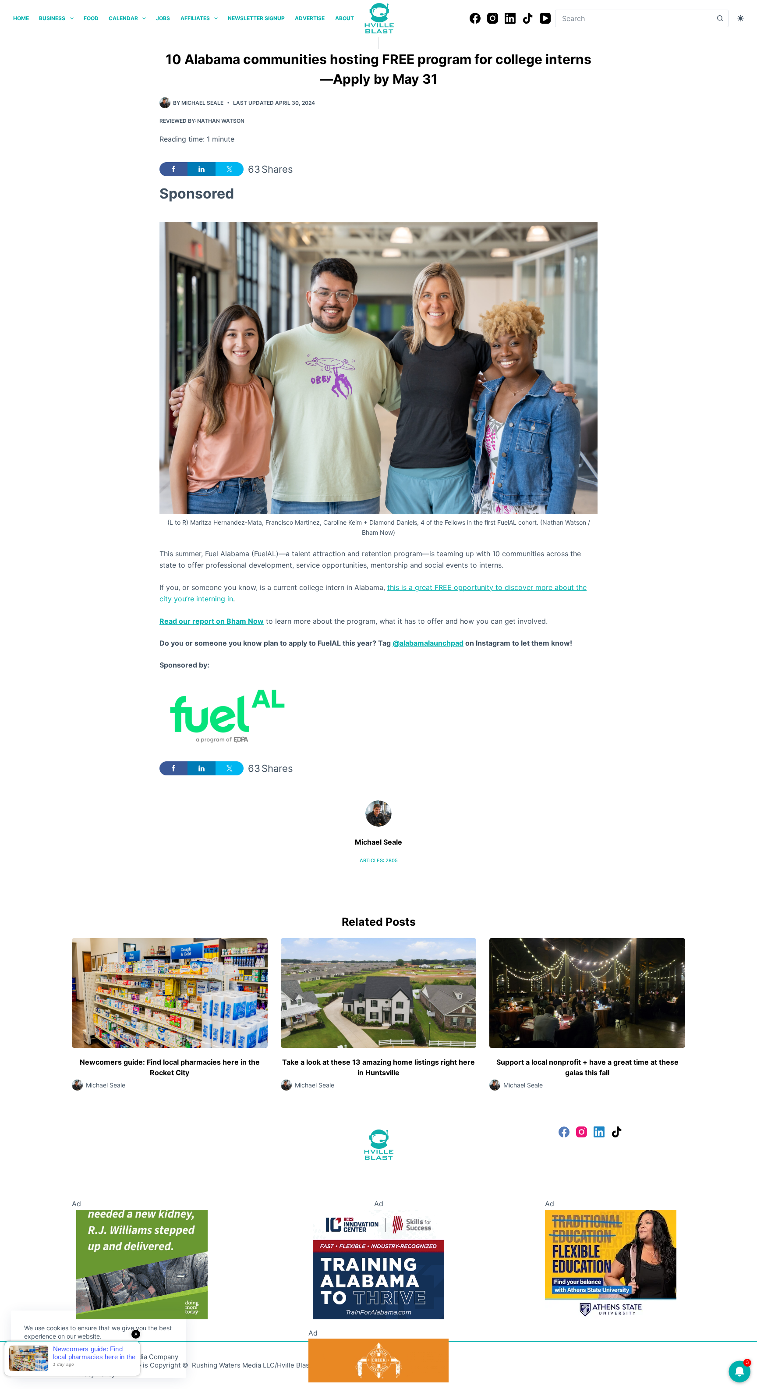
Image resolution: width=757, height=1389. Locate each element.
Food (91, 18)
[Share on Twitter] (230, 169)
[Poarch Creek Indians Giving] (378, 1359)
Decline (84, 1357)
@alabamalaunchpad (428, 643)
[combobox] (633, 18)
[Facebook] (475, 18)
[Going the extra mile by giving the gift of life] (142, 1263)
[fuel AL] (225, 715)
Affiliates (195, 18)
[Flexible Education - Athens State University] (610, 1263)
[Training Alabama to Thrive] (378, 1263)
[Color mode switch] (740, 18)
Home (21, 18)
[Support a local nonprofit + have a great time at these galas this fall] (587, 993)
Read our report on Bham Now (211, 621)
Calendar (123, 18)
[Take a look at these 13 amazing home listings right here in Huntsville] (379, 993)
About (344, 18)
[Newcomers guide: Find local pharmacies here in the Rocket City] (170, 993)
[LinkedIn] (510, 18)
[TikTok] (527, 18)
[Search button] (719, 18)
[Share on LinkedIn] (201, 169)
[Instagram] (492, 18)
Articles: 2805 (379, 860)
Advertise (310, 18)
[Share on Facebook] (173, 169)
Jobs (163, 18)
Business (52, 18)
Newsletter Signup (256, 18)
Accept (42, 1357)
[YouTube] (545, 18)
